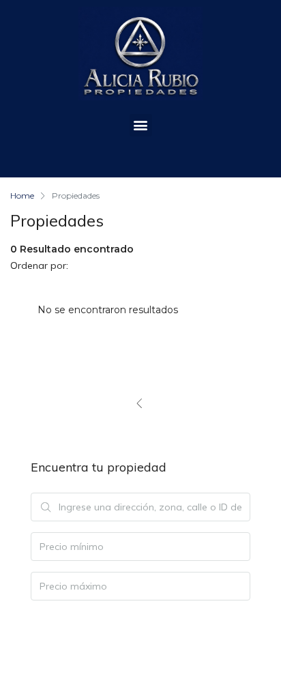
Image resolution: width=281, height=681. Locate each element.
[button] (141, 125)
